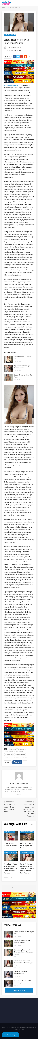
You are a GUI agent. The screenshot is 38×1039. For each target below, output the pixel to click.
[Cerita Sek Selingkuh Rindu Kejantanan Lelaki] (27, 835)
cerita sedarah (19, 751)
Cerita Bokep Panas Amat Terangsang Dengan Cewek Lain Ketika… (23, 952)
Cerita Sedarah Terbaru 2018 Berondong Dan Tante (22, 982)
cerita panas (21, 749)
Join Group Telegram (10, 1035)
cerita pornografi (9, 751)
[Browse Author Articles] (19, 776)
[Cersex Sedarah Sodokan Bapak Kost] (11, 835)
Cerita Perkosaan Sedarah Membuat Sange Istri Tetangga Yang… (23, 963)
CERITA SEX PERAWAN (10, 35)
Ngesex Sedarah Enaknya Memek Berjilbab (22, 367)
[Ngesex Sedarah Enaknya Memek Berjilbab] (8, 368)
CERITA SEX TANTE (9, 832)
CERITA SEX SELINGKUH (27, 832)
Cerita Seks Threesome (21, 757)
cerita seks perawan (20, 754)
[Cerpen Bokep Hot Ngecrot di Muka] (8, 377)
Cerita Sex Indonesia (11, 85)
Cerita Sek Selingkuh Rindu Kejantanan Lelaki (22, 942)
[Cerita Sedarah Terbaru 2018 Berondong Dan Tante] (8, 983)
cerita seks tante (9, 757)
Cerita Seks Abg (9, 754)
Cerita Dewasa (12, 749)
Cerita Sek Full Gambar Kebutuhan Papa (21, 973)
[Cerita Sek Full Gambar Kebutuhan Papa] (8, 974)
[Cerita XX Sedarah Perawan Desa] (8, 359)
